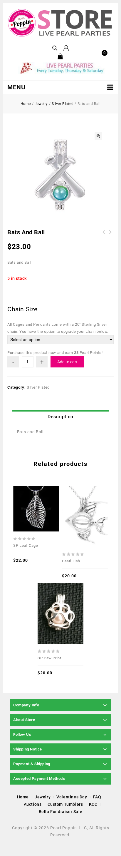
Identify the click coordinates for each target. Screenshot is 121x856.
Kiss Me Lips (104, 236)
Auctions (33, 804)
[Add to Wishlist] (36, 494)
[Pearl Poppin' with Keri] (60, 23)
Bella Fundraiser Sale (61, 811)
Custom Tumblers (65, 804)
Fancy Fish (110, 236)
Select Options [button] (45, 494)
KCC (93, 804)
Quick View (27, 494)
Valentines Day (71, 797)
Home (26, 104)
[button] (98, 136)
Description (60, 416)
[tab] (60, 417)
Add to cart (67, 362)
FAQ (97, 797)
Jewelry (41, 104)
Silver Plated (63, 104)
